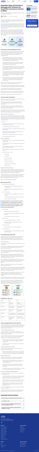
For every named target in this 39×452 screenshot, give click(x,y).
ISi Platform (8, 1)
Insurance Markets (13, 1)
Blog (22, 1)
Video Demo (30, 1)
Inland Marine (22, 431)
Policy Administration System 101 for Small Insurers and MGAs (34, 8)
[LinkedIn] (1, 422)
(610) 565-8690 (23, 446)
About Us (19, 1)
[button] (4, 16)
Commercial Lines (22, 428)
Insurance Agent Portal (4, 430)
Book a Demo (35, 1)
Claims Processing (3, 436)
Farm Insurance (22, 430)
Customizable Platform (4, 431)
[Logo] (3, 1)
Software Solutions (25, 1)
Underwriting (2, 435)
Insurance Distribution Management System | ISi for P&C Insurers (34, 12)
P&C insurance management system (8, 115)
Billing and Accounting (4, 434)
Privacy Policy (36, 450)
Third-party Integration (4, 428)
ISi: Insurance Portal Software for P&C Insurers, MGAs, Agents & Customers (34, 16)
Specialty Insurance (22, 429)
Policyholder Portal (3, 429)
